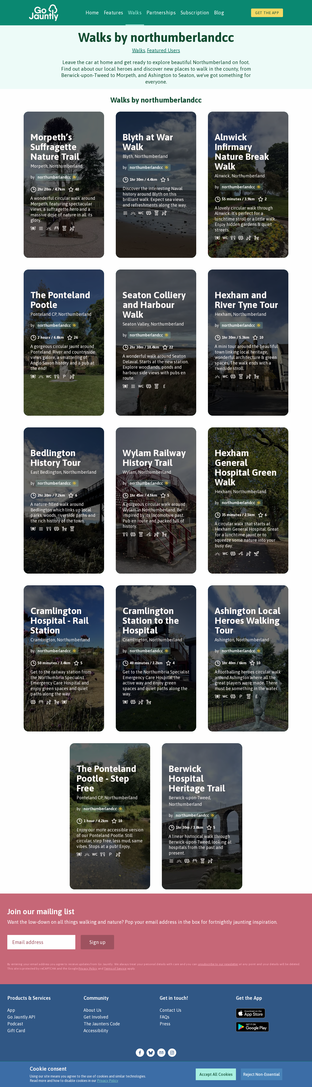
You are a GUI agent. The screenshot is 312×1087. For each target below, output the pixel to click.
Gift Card (16, 1030)
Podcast (15, 1023)
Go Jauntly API (21, 1017)
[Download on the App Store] (252, 1013)
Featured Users (163, 50)
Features (113, 12)
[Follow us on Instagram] (172, 1052)
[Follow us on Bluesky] (150, 1052)
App (11, 1010)
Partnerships (161, 12)
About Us (92, 1010)
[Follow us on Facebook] (140, 1052)
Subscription (195, 12)
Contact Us (170, 1010)
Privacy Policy (107, 1081)
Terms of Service (115, 968)
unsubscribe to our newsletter (218, 964)
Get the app (267, 13)
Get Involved (96, 1017)
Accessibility (96, 1030)
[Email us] (161, 1052)
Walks (135, 12)
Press (165, 1023)
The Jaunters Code (102, 1023)
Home (92, 12)
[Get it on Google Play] (252, 1027)
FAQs (164, 1017)
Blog (219, 12)
